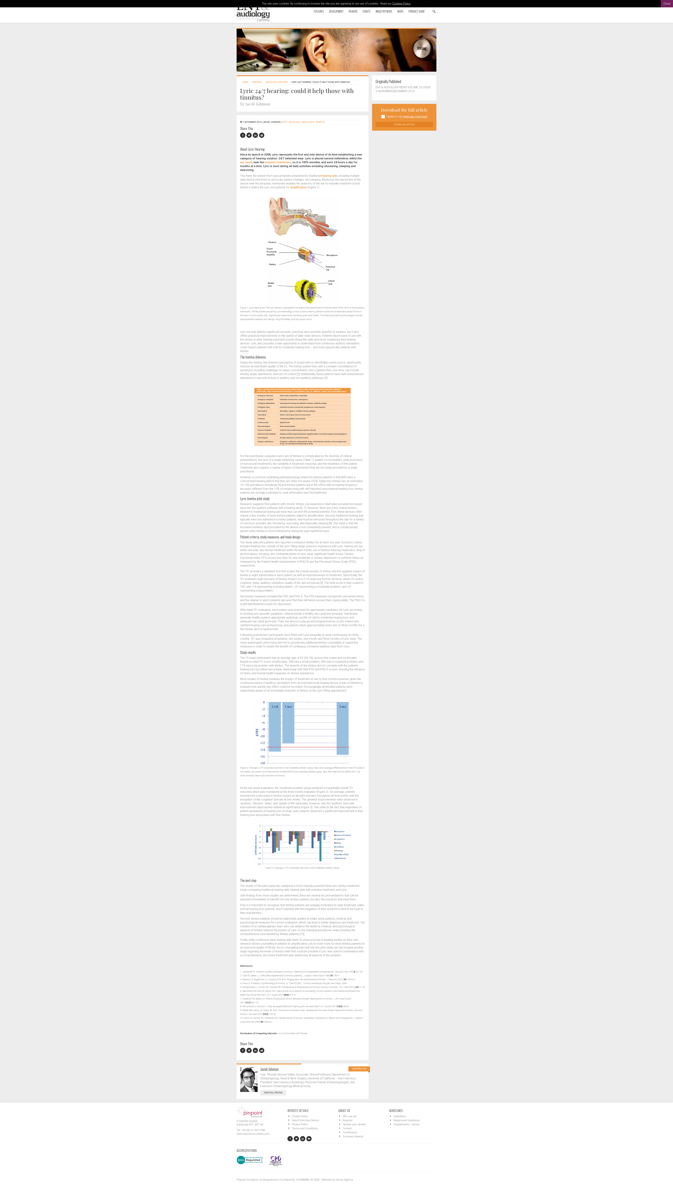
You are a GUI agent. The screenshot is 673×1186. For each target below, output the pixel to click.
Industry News (384, 11)
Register (348, 1120)
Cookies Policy (401, 3)
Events (367, 11)
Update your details (354, 1124)
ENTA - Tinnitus (317, 122)
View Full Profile (273, 1092)
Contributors (350, 1132)
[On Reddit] (262, 135)
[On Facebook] (243, 135)
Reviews (353, 11)
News (400, 11)
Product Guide (417, 11)
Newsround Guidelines (406, 1120)
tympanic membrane (278, 162)
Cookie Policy (300, 1116)
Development (336, 11)
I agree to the (407, 117)
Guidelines (399, 1116)
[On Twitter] (249, 135)
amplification (298, 187)
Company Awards (353, 1136)
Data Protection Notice (305, 1120)
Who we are (350, 1116)
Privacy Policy (300, 1124)
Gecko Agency (344, 1179)
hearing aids (330, 175)
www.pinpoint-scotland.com (253, 1133)
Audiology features (277, 82)
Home (245, 82)
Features (319, 11)
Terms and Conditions (305, 1128)
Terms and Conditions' (415, 117)
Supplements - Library (406, 1124)
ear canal (246, 162)
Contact (347, 1128)
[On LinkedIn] (256, 135)
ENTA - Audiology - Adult (295, 122)
